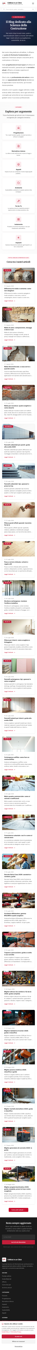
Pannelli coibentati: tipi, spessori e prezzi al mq (16, 485)
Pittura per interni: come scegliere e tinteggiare (17, 641)
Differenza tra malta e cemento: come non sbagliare (17, 290)
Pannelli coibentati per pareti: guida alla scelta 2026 (17, 446)
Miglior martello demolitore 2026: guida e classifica (18, 1110)
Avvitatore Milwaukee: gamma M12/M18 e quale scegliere (15, 914)
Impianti (4, 1304)
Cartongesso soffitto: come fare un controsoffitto (16, 758)
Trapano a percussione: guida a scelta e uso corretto (18, 954)
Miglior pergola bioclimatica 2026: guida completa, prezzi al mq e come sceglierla (17, 1189)
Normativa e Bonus (8, 1301)
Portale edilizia (6, 1276)
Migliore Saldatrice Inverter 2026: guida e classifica (16, 1032)
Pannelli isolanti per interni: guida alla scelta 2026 (17, 719)
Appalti (4, 1313)
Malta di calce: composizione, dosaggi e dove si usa (18, 329)
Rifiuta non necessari (18, 1341)
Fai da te (4, 1295)
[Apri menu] (33, 3)
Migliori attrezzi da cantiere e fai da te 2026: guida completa (17, 993)
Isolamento (5, 1307)
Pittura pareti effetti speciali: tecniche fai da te (17, 524)
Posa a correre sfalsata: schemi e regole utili (16, 563)
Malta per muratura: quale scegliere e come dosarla (17, 407)
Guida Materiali (6, 1279)
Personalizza (18, 1346)
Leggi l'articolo (8, 301)
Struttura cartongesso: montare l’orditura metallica (15, 602)
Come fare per (6, 1285)
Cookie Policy (5, 1332)
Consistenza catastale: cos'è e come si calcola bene (18, 836)
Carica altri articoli (17, 1210)
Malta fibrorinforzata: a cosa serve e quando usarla (17, 368)
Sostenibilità (6, 1310)
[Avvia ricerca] (33, 9)
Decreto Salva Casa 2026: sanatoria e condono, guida (17, 875)
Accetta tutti (18, 1336)
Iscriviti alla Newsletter (18, 1242)
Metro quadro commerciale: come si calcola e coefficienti (17, 797)
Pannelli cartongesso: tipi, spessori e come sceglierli (17, 680)
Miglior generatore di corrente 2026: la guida (18, 1149)
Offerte (4, 1282)
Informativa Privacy (16, 1332)
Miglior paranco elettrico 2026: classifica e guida (15, 1071)
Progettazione (6, 1298)
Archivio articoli (7, 1287)
